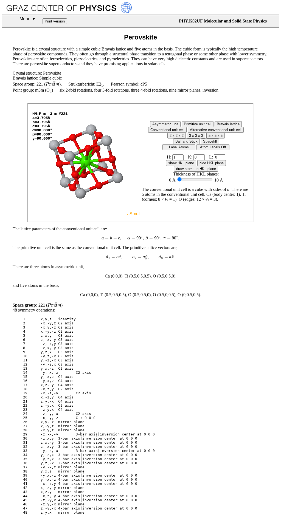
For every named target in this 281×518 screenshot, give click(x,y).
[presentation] (52, 83)
